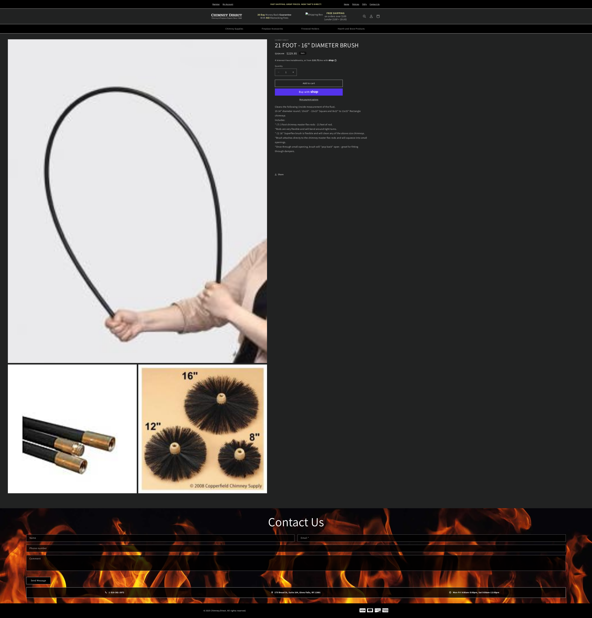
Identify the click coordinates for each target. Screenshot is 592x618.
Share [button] (281, 174)
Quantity (279, 66)
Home (346, 4)
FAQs (364, 4)
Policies (355, 4)
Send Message (38, 580)
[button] (364, 16)
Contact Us (375, 4)
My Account (228, 4)
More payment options (308, 99)
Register (216, 4)
